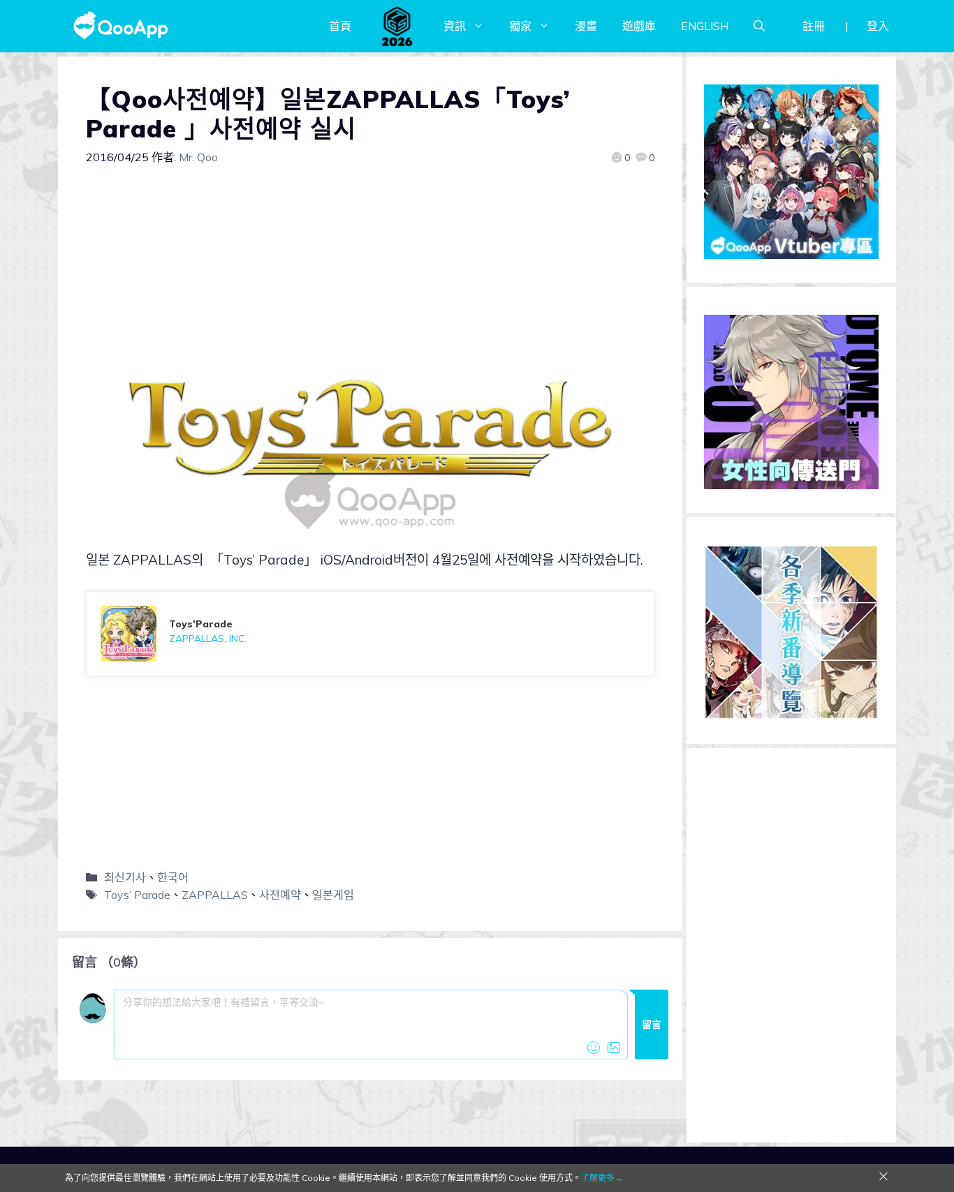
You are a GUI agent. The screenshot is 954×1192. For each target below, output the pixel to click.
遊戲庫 (639, 26)
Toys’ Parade (137, 895)
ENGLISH (704, 26)
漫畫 (586, 26)
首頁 (340, 26)
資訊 (454, 26)
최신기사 (125, 877)
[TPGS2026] (397, 26)
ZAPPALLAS (215, 895)
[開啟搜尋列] (759, 26)
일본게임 (333, 895)
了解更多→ (602, 1177)
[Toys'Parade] (370, 634)
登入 (878, 26)
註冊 (813, 26)
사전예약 (280, 895)
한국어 (173, 877)
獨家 (520, 26)
